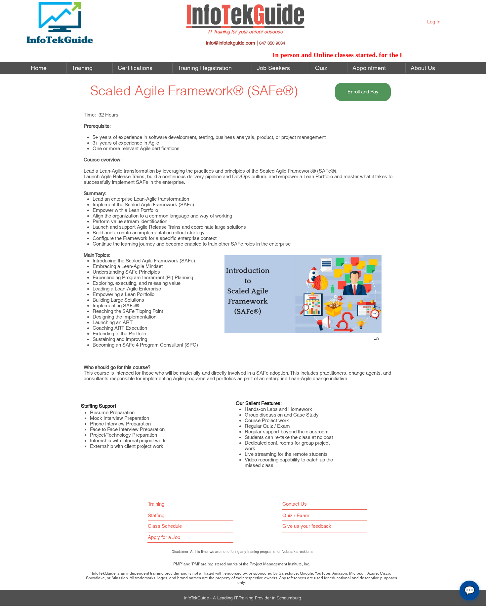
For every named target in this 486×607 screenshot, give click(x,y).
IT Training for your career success (245, 31)
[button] (281, 68)
